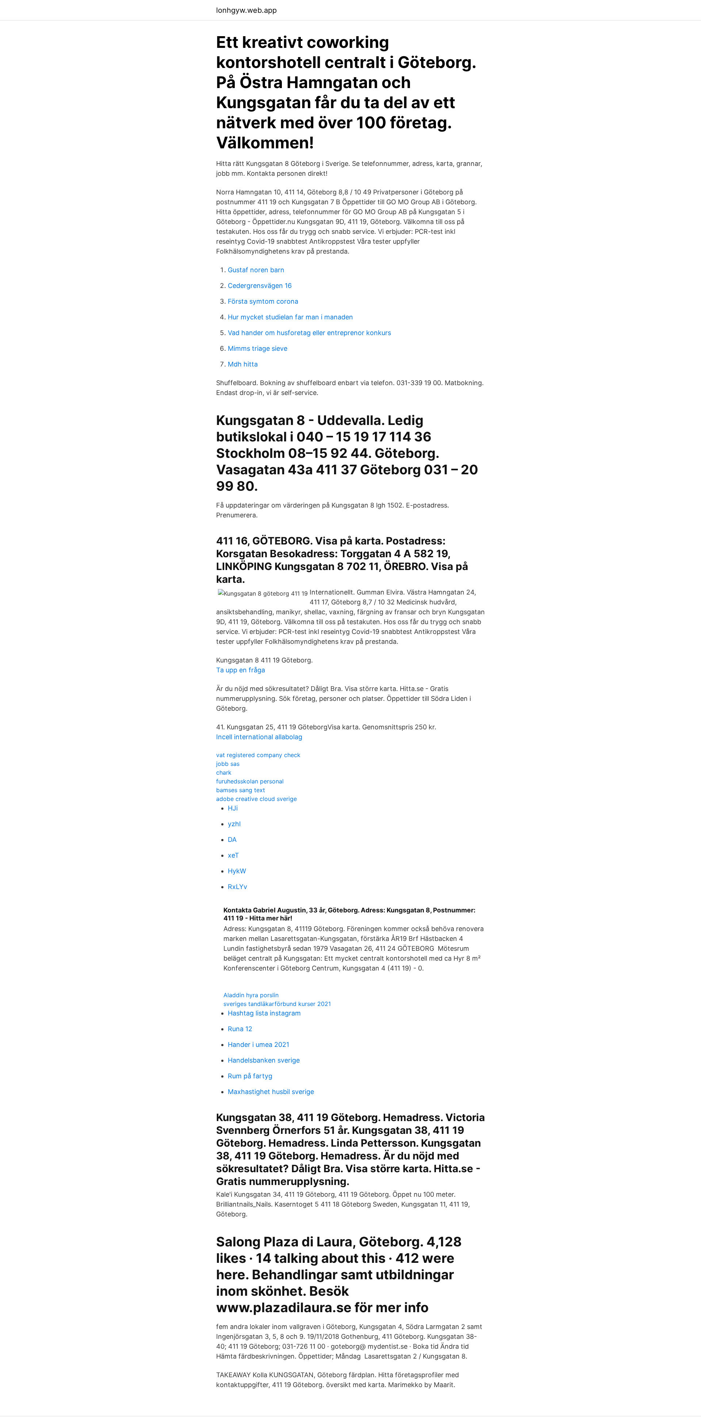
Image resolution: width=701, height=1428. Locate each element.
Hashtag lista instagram (264, 1013)
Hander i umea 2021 (258, 1044)
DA (232, 839)
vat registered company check (258, 755)
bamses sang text (240, 790)
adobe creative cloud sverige (256, 798)
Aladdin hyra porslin (251, 995)
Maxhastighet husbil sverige (271, 1091)
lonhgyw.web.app (246, 10)
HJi (233, 808)
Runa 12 (240, 1029)
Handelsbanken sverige (264, 1060)
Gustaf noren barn (256, 270)
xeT (233, 855)
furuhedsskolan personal (250, 781)
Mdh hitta (243, 364)
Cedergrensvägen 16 (260, 285)
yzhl (234, 824)
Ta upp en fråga (240, 670)
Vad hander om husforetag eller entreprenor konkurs (309, 333)
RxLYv (237, 886)
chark (223, 772)
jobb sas (228, 763)
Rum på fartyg (250, 1076)
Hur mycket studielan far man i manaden (290, 317)
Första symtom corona (263, 301)
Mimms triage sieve (257, 348)
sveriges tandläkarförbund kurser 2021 (277, 1003)
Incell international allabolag (259, 737)
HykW (237, 871)
